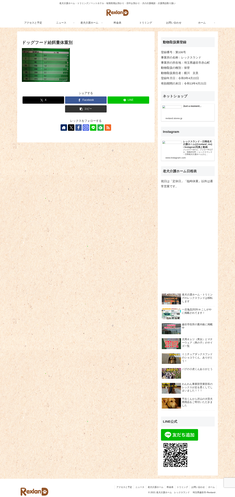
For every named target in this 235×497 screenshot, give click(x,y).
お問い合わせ (198, 487)
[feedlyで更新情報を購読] (100, 127)
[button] (86, 108)
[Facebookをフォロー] (78, 127)
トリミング (182, 487)
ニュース (139, 487)
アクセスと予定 (124, 487)
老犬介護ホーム (155, 487)
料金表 (170, 487)
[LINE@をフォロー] (93, 127)
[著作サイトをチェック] (64, 127)
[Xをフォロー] (71, 127)
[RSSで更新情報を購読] (108, 127)
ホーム (211, 487)
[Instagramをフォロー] (86, 127)
